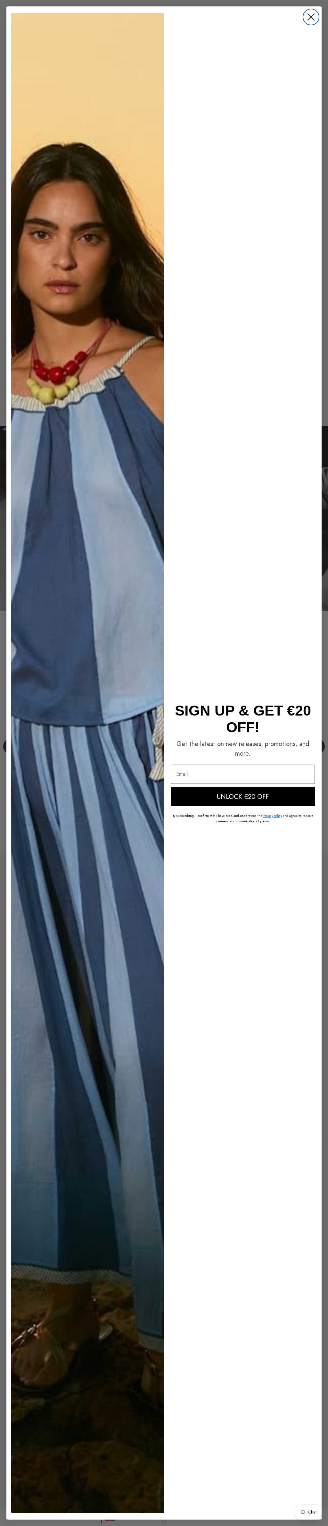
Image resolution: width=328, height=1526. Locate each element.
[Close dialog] (311, 17)
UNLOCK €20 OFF (243, 796)
